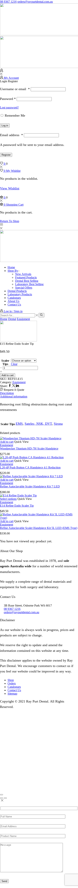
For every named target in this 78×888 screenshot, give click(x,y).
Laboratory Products (20, 294)
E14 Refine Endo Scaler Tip (17, 505)
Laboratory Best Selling (29, 284)
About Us (13, 301)
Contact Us (14, 304)
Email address (11, 135)
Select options (8, 498)
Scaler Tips (5, 362)
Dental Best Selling (26, 280)
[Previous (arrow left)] (1, 798)
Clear (14, 364)
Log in (5, 125)
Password (8, 99)
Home (11, 267)
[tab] (39, 393)
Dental (12, 319)
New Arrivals (23, 274)
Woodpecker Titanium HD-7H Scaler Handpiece (29, 448)
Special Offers (23, 287)
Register (6, 154)
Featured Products (26, 277)
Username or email (15, 89)
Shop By (13, 270)
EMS (19, 424)
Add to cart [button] (6, 441)
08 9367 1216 (8, 1)
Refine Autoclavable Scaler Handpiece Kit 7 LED (30, 486)
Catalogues (14, 297)
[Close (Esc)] (1, 794)
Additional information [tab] (13, 396)
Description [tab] (7, 393)
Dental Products (17, 291)
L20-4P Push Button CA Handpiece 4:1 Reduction (30, 467)
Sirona (58, 424)
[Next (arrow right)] (5, 798)
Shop (11, 680)
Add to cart (8, 375)
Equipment (23, 319)
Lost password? (9, 107)
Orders (12, 683)
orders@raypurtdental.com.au (35, 1)
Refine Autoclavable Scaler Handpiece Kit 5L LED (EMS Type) (38, 528)
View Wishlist (9, 188)
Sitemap (12, 693)
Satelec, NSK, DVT (38, 424)
